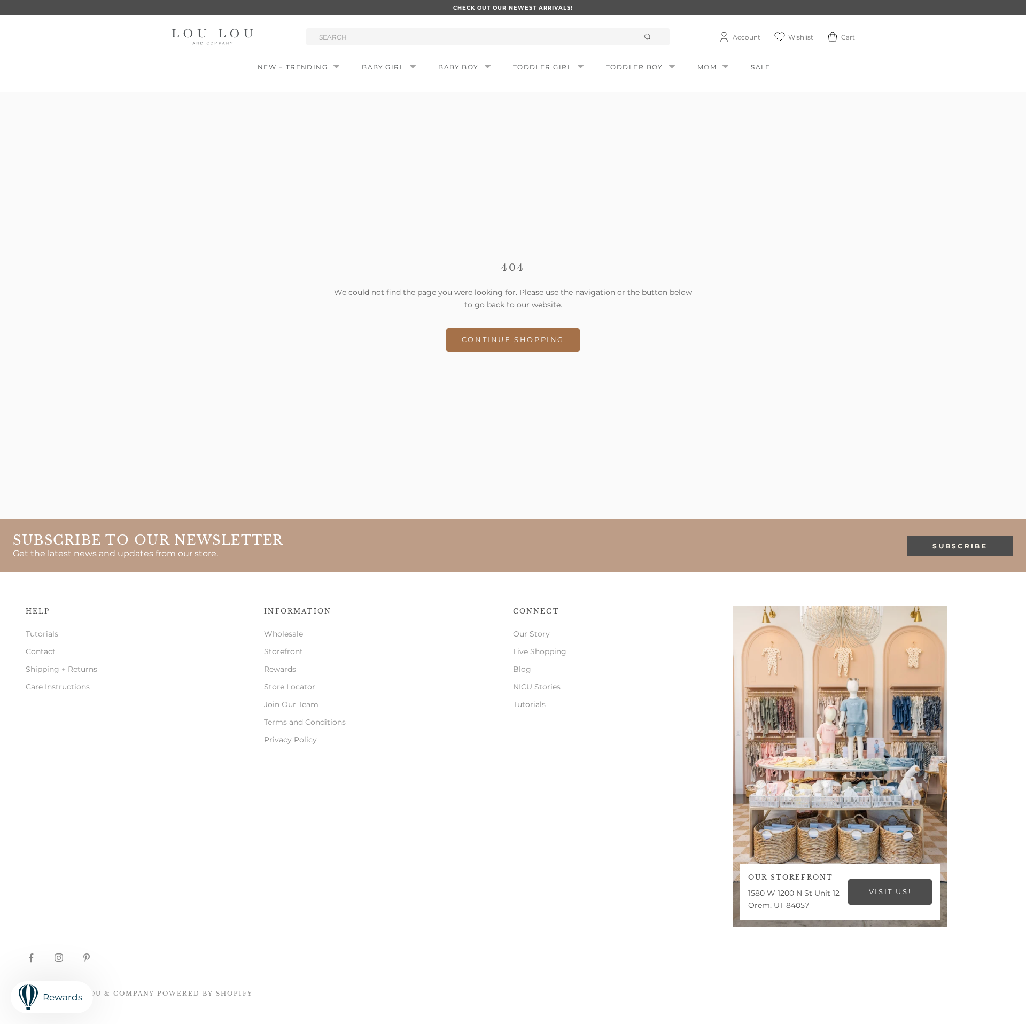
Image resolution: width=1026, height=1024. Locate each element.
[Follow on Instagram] (58, 957)
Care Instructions (58, 687)
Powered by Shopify (205, 993)
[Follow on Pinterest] (86, 957)
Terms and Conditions (305, 722)
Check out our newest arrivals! (513, 7)
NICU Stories (537, 687)
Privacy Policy (290, 739)
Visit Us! (890, 891)
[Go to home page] (214, 36)
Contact (41, 651)
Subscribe (960, 546)
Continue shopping (513, 339)
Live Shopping (539, 651)
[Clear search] (649, 36)
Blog (522, 669)
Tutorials (42, 634)
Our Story (531, 634)
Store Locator (289, 687)
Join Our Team (291, 704)
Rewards (280, 669)
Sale (761, 67)
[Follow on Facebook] (31, 957)
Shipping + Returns (61, 669)
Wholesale (283, 634)
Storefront (283, 651)
